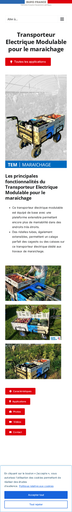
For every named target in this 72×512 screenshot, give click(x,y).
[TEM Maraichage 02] (36, 76)
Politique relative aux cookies (36, 486)
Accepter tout (36, 494)
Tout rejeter (36, 504)
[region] (36, 489)
